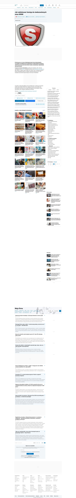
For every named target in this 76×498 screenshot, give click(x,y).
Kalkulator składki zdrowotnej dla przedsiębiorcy (52, 122)
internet (19, 95)
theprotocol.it (55, 480)
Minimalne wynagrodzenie (49, 476)
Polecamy (48, 252)
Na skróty (54, 474)
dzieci (23, 69)
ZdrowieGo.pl (55, 475)
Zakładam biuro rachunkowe (49, 466)
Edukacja (54, 7)
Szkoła (23, 476)
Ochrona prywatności (21, 485)
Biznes (26, 7)
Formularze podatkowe (56, 479)
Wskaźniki (51, 145)
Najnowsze (54, 89)
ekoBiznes (16, 312)
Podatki (34, 311)
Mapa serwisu (56, 485)
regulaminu (30, 451)
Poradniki (20, 312)
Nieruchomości (49, 7)
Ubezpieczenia (24, 468)
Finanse (31, 310)
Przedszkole (24, 475)
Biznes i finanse (40, 466)
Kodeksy (31, 480)
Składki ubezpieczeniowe (49, 477)
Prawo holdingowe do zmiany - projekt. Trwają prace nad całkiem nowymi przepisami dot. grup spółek (53, 100)
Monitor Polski (32, 476)
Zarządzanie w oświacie (26, 479)
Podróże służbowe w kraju (49, 475)
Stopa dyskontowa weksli (51, 156)
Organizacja (16, 475)
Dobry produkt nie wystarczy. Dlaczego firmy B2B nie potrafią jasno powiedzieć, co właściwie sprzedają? (54, 107)
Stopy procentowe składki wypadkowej (53, 150)
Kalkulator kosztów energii (51, 128)
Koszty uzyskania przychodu (52, 151)
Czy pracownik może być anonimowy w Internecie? (28, 91)
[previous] (34, 442)
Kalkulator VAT (40, 477)
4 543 (42, 442)
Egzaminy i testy (25, 478)
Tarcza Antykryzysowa (26, 312)
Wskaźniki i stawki (48, 474)
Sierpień (55, 161)
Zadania (16, 477)
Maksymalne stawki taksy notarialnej (53, 155)
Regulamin (37, 485)
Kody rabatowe (55, 477)
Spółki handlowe (50, 140)
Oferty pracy (55, 481)
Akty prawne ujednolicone (33, 479)
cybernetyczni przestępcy (38, 69)
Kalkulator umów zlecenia (51, 126)
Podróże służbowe (48, 478)
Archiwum (54, 476)
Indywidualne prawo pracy (26, 466)
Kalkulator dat (39, 475)
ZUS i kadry (16, 469)
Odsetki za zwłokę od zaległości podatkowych (52, 149)
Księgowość (18, 7)
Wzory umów (55, 478)
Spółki (25, 310)
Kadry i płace (16, 479)
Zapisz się (30, 453)
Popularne (50, 89)
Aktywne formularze (53, 138)
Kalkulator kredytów (50, 129)
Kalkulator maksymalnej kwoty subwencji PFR (53, 134)
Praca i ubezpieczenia (26, 311)
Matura (23, 480)
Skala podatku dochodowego (49, 480)
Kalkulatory (51, 120)
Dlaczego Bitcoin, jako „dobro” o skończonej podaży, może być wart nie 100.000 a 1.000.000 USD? (54, 94)
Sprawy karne (32, 467)
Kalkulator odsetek (40, 478)
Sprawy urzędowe (32, 469)
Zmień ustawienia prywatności (30, 485)
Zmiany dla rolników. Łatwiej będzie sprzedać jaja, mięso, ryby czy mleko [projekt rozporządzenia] (54, 98)
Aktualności (16, 310)
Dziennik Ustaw (32, 475)
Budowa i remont (55, 469)
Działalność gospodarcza (51, 139)
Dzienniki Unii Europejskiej (33, 478)
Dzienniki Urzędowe (32, 477)
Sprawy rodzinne (32, 466)
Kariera (41, 485)
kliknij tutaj (34, 457)
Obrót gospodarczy (17, 468)
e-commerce (23, 95)
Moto (45, 7)
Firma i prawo (49, 192)
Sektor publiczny (31, 7)
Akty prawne (32, 474)
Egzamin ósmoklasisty (25, 481)
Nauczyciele (24, 477)
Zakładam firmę (21, 310)
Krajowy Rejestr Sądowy (51, 144)
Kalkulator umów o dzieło (51, 127)
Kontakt (48, 485)
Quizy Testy (49, 157)
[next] (44, 442)
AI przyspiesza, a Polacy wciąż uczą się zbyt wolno (54, 116)
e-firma (16, 95)
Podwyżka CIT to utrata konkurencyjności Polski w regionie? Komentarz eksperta (53, 103)
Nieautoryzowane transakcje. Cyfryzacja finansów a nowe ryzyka (53, 91)
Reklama (51, 485)
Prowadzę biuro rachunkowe (49, 467)
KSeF (58, 7)
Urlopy (23, 469)
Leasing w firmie (36, 310)
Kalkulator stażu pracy (41, 479)
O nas (16, 485)
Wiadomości (54, 466)
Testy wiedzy (24, 482)
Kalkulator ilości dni (50, 135)
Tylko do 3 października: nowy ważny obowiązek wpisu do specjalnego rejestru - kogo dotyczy (53, 112)
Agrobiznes (38, 311)
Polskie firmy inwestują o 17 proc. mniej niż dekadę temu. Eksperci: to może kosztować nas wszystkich (54, 114)
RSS (44, 485)
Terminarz (51, 161)
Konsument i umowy (32, 468)
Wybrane (58, 89)
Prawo (36, 7)
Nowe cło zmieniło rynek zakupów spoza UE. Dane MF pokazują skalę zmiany (53, 96)
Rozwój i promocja (17, 478)
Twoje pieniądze (40, 7)
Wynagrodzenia (24, 467)
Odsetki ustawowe (48, 479)
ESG (30, 312)
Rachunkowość (17, 467)
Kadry (23, 7)
